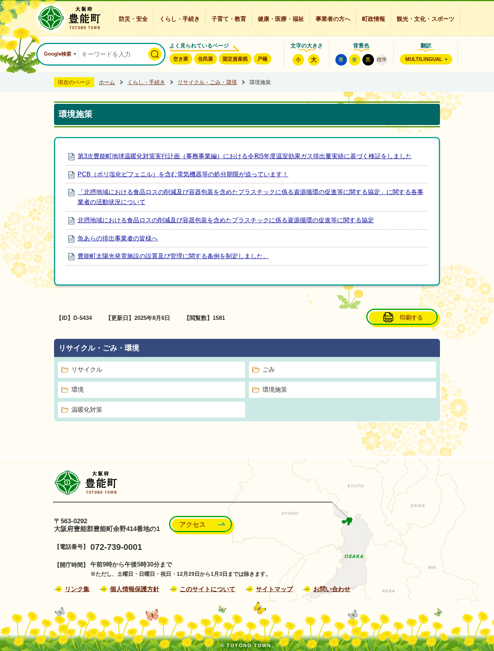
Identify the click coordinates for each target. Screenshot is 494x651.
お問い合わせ (331, 589)
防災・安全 (133, 19)
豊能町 (83, 482)
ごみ (268, 369)
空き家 (180, 59)
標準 (382, 60)
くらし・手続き (179, 19)
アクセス (192, 524)
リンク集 (77, 589)
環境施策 (274, 389)
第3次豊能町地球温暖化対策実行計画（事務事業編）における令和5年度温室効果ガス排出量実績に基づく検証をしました (245, 156)
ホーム (107, 82)
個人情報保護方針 (134, 589)
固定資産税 (235, 59)
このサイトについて (207, 589)
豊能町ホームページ (67, 18)
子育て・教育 (228, 19)
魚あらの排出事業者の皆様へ (118, 238)
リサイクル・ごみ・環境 (207, 82)
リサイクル (86, 369)
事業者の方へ (333, 19)
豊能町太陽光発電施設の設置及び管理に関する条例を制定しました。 (173, 256)
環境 (77, 389)
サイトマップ (274, 589)
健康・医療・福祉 (281, 19)
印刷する (411, 317)
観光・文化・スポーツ (426, 19)
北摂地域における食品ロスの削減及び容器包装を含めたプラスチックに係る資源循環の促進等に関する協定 (226, 220)
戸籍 (262, 59)
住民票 (205, 59)
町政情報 (373, 19)
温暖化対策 (86, 409)
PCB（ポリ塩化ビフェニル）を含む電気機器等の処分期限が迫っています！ (183, 174)
